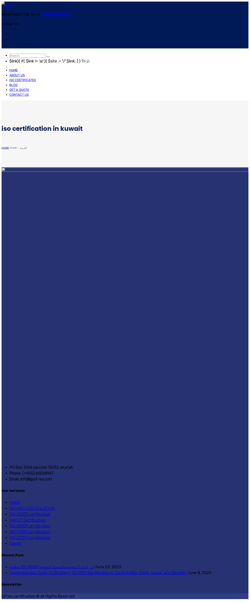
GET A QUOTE (19, 90)
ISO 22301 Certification (29, 537)
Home (13, 70)
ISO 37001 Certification (29, 531)
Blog (13, 85)
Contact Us (19, 95)
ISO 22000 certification (30, 514)
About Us (17, 75)
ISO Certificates (22, 80)
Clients (15, 543)
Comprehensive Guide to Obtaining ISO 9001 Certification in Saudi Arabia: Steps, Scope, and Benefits (98, 572)
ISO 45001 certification (29, 526)
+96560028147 (56, 14)
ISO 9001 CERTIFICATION (31, 508)
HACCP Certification (27, 520)
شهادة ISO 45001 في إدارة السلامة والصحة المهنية (51, 567)
